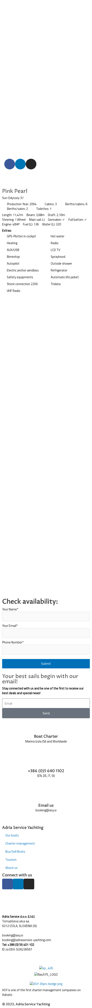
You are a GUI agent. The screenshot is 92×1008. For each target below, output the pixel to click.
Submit (46, 663)
